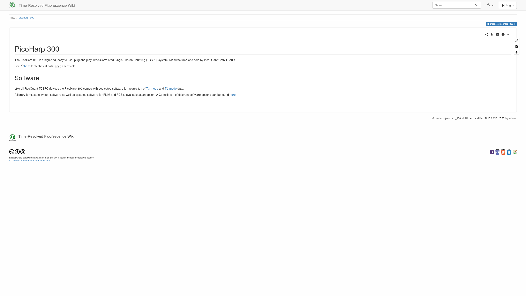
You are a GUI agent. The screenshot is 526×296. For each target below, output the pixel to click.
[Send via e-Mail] (497, 34)
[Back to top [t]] (516, 51)
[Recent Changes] (492, 34)
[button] (490, 5)
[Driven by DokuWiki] (515, 151)
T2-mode (171, 88)
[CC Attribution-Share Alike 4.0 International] (17, 151)
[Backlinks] (516, 40)
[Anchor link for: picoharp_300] (63, 48)
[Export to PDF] (516, 46)
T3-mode (152, 88)
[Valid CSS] (509, 151)
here (27, 66)
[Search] (476, 5)
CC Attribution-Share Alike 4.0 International (29, 160)
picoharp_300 (26, 17)
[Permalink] (508, 34)
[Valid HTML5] (503, 151)
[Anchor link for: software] (42, 77)
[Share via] (486, 34)
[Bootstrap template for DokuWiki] (492, 151)
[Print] (503, 34)
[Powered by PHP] (497, 151)
